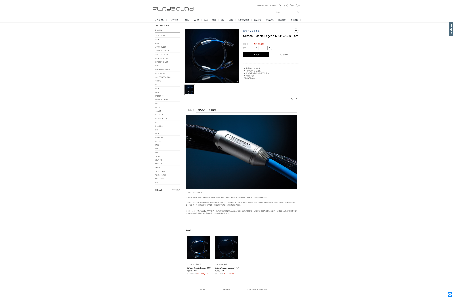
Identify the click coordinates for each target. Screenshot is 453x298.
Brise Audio (160, 73)
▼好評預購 (173, 20)
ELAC (157, 92)
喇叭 (223, 20)
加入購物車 (284, 54)
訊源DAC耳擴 (243, 20)
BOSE (157, 66)
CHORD (158, 81)
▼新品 (186, 20)
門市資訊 (270, 20)
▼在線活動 (159, 20)
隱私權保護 (226, 289)
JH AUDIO (159, 126)
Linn (157, 133)
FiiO (156, 103)
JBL (156, 122)
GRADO (158, 111)
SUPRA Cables (161, 171)
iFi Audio (159, 115)
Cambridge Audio (163, 77)
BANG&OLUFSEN (161, 58)
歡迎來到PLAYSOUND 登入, (266, 5)
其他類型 (257, 20)
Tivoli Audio (160, 175)
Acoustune (160, 35)
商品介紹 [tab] (191, 110)
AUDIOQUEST (160, 47)
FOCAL (157, 107)
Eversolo (159, 96)
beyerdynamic (161, 62)
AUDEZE (158, 43)
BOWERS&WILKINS (162, 69)
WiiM (157, 182)
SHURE (158, 156)
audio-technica (162, 51)
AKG (157, 39)
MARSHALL (159, 137)
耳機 (214, 20)
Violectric (159, 179)
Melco (158, 141)
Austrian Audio (162, 54)
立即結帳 (256, 54)
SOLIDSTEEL (160, 164)
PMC (157, 152)
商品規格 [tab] (201, 110)
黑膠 (231, 20)
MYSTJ (157, 149)
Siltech (158, 160)
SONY (157, 167)
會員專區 (294, 20)
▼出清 (196, 20)
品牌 (206, 20)
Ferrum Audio (161, 100)
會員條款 (202, 289)
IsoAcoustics (161, 118)
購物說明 (282, 20)
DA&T (157, 84)
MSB (157, 145)
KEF (156, 130)
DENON (158, 88)
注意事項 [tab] (212, 110)
